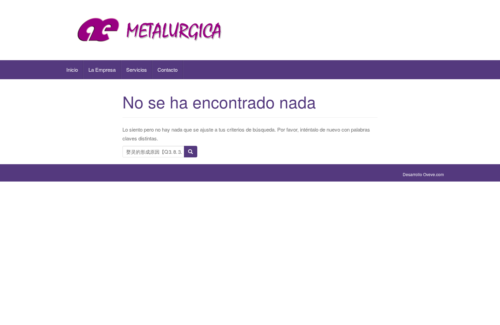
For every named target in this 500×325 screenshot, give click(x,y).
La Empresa (102, 69)
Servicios (136, 69)
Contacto (167, 69)
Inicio (72, 69)
